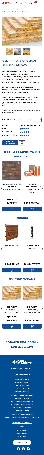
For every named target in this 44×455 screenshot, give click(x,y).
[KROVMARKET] (7, 3)
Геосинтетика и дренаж (22, 414)
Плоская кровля (22, 382)
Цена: (5, 125)
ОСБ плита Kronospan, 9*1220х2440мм (11, 310)
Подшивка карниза (22, 408)
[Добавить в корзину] (11, 209)
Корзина (22, 436)
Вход (22, 427)
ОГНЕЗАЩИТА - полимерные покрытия (22, 417)
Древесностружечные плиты (15, 11)
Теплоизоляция (22, 389)
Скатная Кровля (22, 379)
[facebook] (18, 448)
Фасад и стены (19, 9)
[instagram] (23, 448)
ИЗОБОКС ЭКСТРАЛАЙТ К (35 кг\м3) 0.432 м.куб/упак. (32, 188)
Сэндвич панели (22, 398)
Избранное (22, 433)
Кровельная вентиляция (22, 405)
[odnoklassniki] (28, 448)
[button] (1, 187)
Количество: (8, 120)
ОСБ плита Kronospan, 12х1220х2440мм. (32, 310)
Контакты (22, 442)
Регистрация (22, 430)
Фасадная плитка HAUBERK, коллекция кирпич (12, 187)
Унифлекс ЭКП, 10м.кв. (32, 247)
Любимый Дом (22, 411)
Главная (6, 9)
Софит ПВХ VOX (12, 246)
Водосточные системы (22, 395)
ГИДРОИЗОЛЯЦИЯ (22, 392)
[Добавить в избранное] (22, 142)
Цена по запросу (10, 143)
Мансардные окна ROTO (22, 401)
